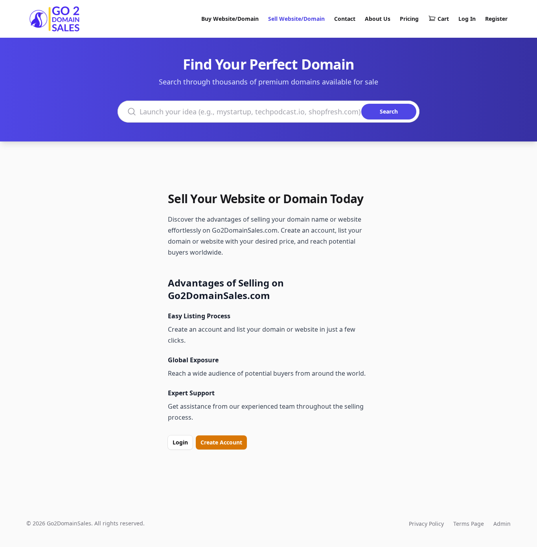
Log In (467, 18)
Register (496, 18)
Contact (344, 18)
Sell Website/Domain (296, 18)
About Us (377, 18)
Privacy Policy (426, 523)
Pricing (409, 18)
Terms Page (468, 523)
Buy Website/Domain (230, 18)
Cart (443, 18)
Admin (502, 523)
